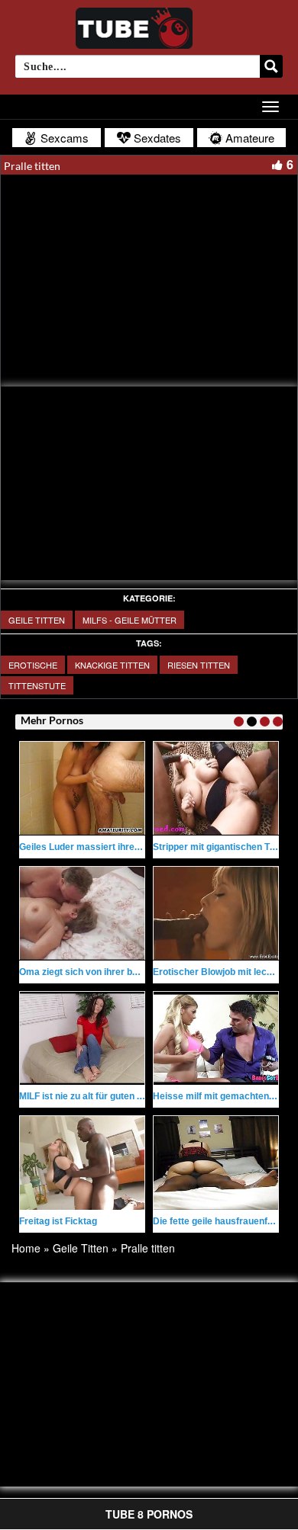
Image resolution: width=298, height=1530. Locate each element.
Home (25, 1248)
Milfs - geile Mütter (130, 620)
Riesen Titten (198, 665)
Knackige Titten (112, 665)
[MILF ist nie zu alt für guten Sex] (82, 1038)
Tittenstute (37, 685)
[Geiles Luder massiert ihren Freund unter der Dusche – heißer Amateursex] (82, 788)
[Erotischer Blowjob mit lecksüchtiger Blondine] (216, 913)
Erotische (32, 665)
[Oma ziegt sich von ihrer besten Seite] (82, 913)
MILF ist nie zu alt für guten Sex (86, 1096)
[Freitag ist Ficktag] (82, 1162)
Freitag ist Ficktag (58, 1221)
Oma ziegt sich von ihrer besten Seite (100, 972)
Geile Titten (36, 620)
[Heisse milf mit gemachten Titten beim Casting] (216, 1038)
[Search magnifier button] (271, 66)
